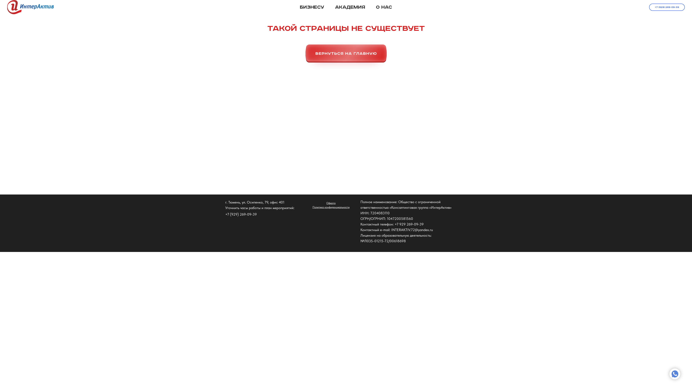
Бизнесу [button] (312, 7)
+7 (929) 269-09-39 (667, 7)
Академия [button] (350, 7)
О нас (384, 7)
